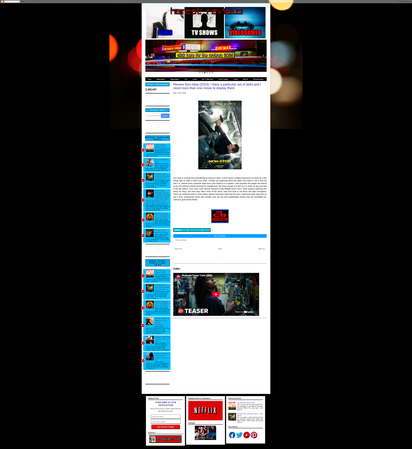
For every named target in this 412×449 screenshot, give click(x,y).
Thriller (206, 230)
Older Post (261, 249)
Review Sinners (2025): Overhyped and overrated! (162, 216)
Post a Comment (181, 240)
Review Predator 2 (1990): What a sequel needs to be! (162, 357)
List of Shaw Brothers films (161, 231)
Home (220, 249)
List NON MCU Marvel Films (160, 146)
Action (184, 230)
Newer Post (178, 249)
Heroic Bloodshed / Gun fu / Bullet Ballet (162, 339)
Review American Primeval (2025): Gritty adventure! (162, 321)
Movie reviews (195, 230)
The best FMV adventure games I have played (162, 176)
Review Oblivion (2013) (162, 161)
